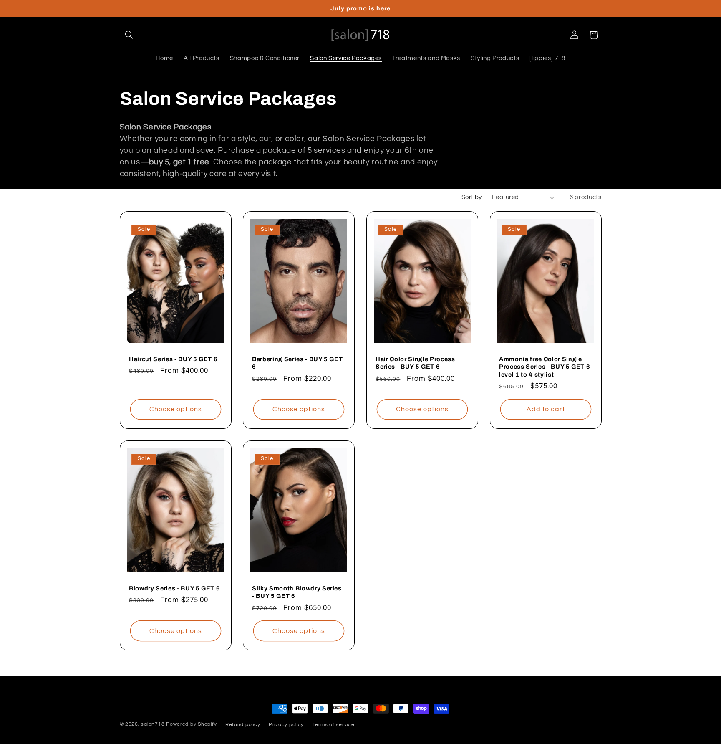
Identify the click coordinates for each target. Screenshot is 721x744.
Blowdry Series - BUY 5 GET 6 (174, 588)
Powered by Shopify (191, 724)
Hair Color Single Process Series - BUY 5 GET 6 (415, 363)
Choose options (175, 409)
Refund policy (242, 724)
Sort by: (472, 197)
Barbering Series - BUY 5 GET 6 (297, 363)
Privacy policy (286, 724)
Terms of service (334, 724)
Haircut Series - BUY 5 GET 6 (173, 359)
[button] (129, 35)
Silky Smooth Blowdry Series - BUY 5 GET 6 (297, 592)
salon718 (152, 724)
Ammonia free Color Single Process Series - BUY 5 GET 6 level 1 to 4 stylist (544, 367)
